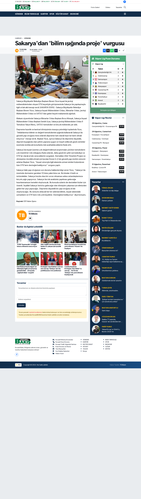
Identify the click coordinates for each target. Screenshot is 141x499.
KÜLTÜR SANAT (62, 14)
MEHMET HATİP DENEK (110, 208)
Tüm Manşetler (61, 349)
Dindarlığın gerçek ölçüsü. (112, 231)
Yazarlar (119, 7)
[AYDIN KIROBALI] (96, 199)
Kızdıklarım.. (106, 241)
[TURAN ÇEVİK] (96, 289)
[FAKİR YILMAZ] (96, 329)
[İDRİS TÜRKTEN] (96, 299)
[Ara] (125, 7)
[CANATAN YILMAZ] (96, 259)
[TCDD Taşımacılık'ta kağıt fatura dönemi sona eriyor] (28, 236)
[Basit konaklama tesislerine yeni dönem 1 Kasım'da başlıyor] (76, 236)
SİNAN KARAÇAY (108, 248)
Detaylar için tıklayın (108, 110)
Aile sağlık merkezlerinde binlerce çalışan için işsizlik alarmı (51, 246)
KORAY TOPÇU (107, 218)
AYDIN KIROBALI (108, 198)
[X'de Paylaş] (108, 50)
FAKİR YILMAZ (107, 327)
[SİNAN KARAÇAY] (96, 249)
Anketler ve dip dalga (110, 191)
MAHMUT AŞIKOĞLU (109, 238)
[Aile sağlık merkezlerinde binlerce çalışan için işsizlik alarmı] (52, 236)
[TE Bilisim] (22, 215)
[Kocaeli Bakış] (23, 7)
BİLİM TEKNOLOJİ (32, 14)
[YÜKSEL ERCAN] (96, 189)
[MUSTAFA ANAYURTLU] (96, 309)
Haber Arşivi (60, 353)
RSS (19, 365)
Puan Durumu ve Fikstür (63, 346)
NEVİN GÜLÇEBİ (107, 228)
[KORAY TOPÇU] (96, 219)
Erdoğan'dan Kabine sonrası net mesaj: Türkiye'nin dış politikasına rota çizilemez (52, 268)
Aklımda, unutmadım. (110, 291)
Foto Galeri (95, 7)
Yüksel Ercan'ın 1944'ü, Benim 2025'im (111, 331)
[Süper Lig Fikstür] (123, 118)
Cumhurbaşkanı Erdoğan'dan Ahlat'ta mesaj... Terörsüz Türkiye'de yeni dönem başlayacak (74, 270)
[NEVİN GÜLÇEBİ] (96, 229)
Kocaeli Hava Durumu (63, 342)
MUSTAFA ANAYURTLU (110, 308)
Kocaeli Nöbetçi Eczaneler (64, 339)
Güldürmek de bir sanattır (112, 281)
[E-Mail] (30, 218)
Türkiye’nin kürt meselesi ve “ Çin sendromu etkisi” (113, 301)
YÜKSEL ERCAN (107, 188)
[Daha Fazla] (116, 50)
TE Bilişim (123, 365)
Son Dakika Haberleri (62, 351)
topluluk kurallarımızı (36, 312)
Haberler (18, 38)
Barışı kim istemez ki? (110, 251)
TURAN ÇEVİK (107, 288)
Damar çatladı (107, 201)
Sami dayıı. (106, 311)
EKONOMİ (74, 14)
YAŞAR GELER (107, 268)
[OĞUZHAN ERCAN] (96, 319)
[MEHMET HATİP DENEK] (96, 209)
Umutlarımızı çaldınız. (110, 271)
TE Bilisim (32, 214)
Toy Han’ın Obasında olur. (111, 221)
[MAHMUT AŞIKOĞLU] (96, 239)
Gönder (21, 305)
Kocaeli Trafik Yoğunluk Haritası (66, 344)
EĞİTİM (107, 349)
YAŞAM (85, 349)
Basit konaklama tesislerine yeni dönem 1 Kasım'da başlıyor (75, 246)
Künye (85, 351)
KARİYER (44, 14)
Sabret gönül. (107, 211)
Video (107, 7)
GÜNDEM (19, 14)
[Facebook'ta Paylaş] (104, 50)
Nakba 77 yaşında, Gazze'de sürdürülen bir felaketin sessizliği (111, 321)
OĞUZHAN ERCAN (108, 317)
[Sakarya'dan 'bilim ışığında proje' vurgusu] (51, 77)
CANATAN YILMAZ (108, 257)
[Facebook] (16, 354)
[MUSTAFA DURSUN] (96, 279)
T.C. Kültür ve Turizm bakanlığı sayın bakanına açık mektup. (113, 261)
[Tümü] (123, 182)
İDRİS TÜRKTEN (107, 297)
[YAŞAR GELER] (96, 269)
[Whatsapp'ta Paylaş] (112, 50)
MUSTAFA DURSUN (108, 278)
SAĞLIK (107, 346)
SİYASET (85, 346)
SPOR (52, 14)
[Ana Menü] (125, 14)
